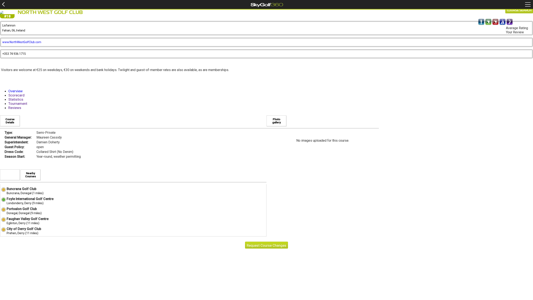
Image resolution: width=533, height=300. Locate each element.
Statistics (15, 99)
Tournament (17, 103)
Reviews (14, 108)
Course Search (519, 10)
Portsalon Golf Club (22, 209)
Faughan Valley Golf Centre (28, 219)
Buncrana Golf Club (21, 189)
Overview (15, 91)
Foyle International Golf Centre (30, 199)
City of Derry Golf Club (24, 229)
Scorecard (16, 95)
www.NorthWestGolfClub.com (21, 42)
